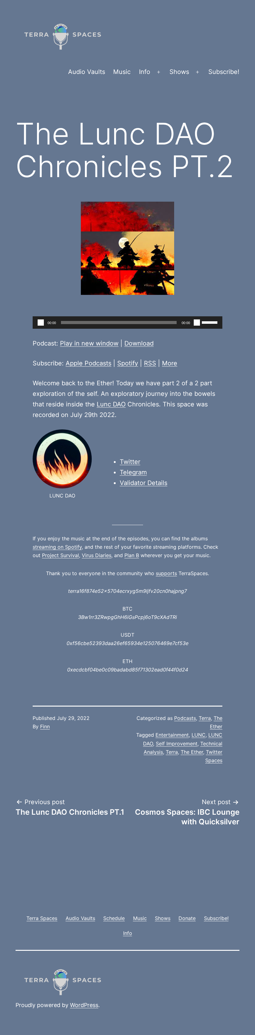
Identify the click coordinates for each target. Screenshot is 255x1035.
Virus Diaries (96, 555)
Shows (179, 72)
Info (144, 72)
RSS (150, 363)
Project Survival (60, 555)
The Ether (192, 752)
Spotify (127, 363)
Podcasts (185, 718)
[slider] (210, 321)
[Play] (41, 322)
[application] (127, 322)
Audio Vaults (86, 72)
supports (166, 573)
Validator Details (143, 483)
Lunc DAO (111, 404)
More (169, 363)
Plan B (131, 555)
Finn (45, 726)
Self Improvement (176, 743)
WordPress (84, 1005)
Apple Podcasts (88, 363)
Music (122, 72)
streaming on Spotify (57, 547)
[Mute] (197, 322)
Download (139, 343)
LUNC (199, 735)
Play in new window (89, 343)
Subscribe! (223, 72)
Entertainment (172, 735)
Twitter (130, 461)
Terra (205, 718)
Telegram (133, 472)
